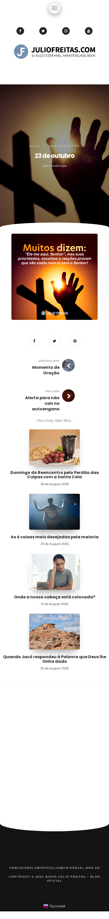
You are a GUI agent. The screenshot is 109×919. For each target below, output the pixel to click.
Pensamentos (64, 146)
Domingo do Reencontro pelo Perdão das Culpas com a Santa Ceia (54, 475)
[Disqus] (54, 757)
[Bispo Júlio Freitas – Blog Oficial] (54, 67)
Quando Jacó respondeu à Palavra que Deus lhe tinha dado (54, 659)
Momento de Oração (46, 370)
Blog (35, 146)
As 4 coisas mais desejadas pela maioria (55, 537)
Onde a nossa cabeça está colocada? (54, 597)
